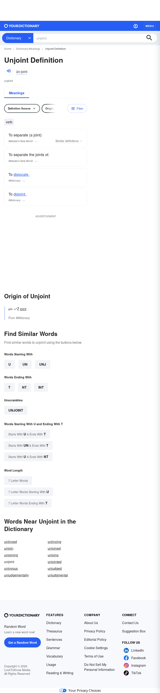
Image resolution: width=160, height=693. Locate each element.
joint (23, 308)
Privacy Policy (94, 631)
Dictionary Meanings (28, 49)
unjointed (54, 561)
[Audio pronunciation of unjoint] (8, 70)
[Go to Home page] (22, 26)
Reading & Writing (59, 672)
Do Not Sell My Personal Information (99, 667)
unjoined (54, 548)
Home (7, 49)
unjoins (53, 555)
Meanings (16, 92)
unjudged (55, 568)
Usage (51, 664)
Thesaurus (54, 631)
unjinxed (10, 541)
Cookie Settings (96, 647)
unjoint (15, 410)
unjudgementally (16, 575)
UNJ (42, 364)
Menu (150, 26)
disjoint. (20, 194)
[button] (135, 26)
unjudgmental (58, 575)
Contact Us (130, 622)
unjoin (8, 548)
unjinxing (54, 541)
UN (25, 364)
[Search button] (151, 38)
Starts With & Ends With (27, 434)
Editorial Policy (95, 639)
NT (24, 387)
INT (41, 387)
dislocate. (21, 174)
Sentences (54, 639)
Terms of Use (94, 656)
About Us (91, 622)
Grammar (53, 647)
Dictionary (13, 38)
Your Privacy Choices (85, 690)
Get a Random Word (22, 642)
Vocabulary (54, 656)
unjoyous (11, 568)
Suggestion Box (134, 631)
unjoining (11, 555)
